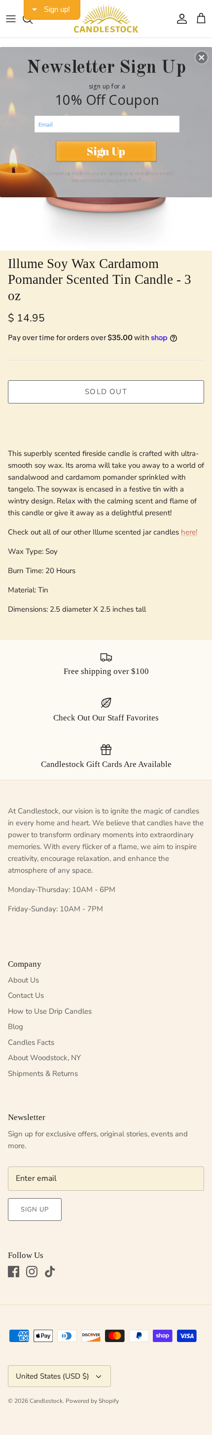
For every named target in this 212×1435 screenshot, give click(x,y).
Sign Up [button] (106, 150)
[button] (202, 57)
